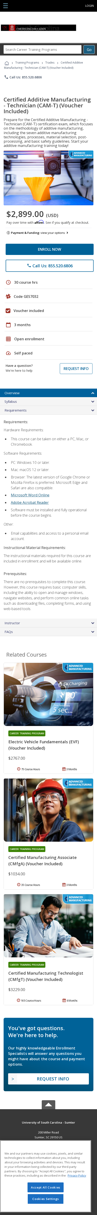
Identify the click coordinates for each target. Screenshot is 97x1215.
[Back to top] (48, 1122)
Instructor (12, 623)
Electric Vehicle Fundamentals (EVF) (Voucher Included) (43, 745)
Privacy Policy (77, 1175)
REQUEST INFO (76, 368)
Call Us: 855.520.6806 (23, 77)
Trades (49, 62)
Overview (12, 393)
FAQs (9, 631)
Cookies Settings (45, 1199)
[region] (45, 1176)
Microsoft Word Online (30, 495)
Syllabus (11, 401)
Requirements (16, 410)
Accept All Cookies (45, 1187)
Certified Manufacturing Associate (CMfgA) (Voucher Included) (42, 860)
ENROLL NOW (49, 249)
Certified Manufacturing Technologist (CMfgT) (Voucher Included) (45, 976)
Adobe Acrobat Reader (30, 502)
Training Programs (27, 62)
